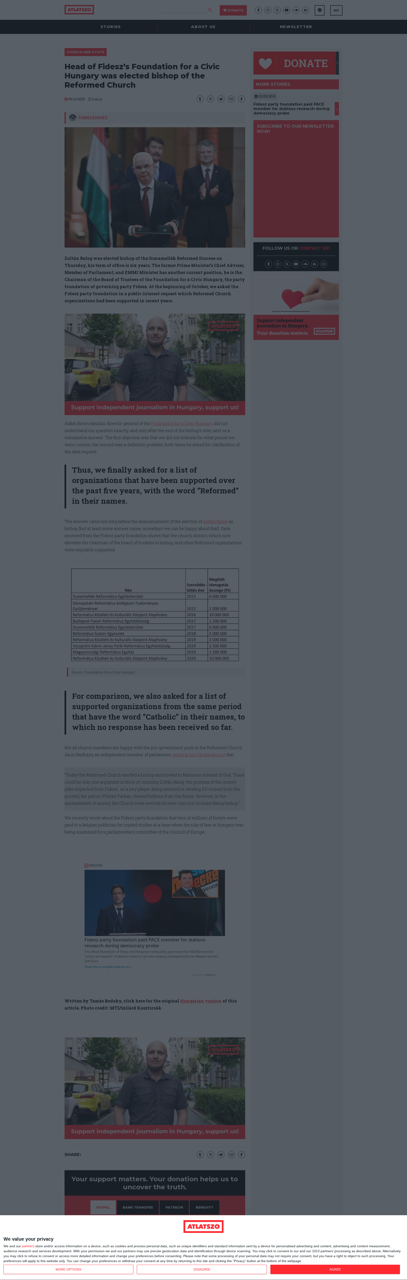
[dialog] (203, 1247)
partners (28, 1246)
